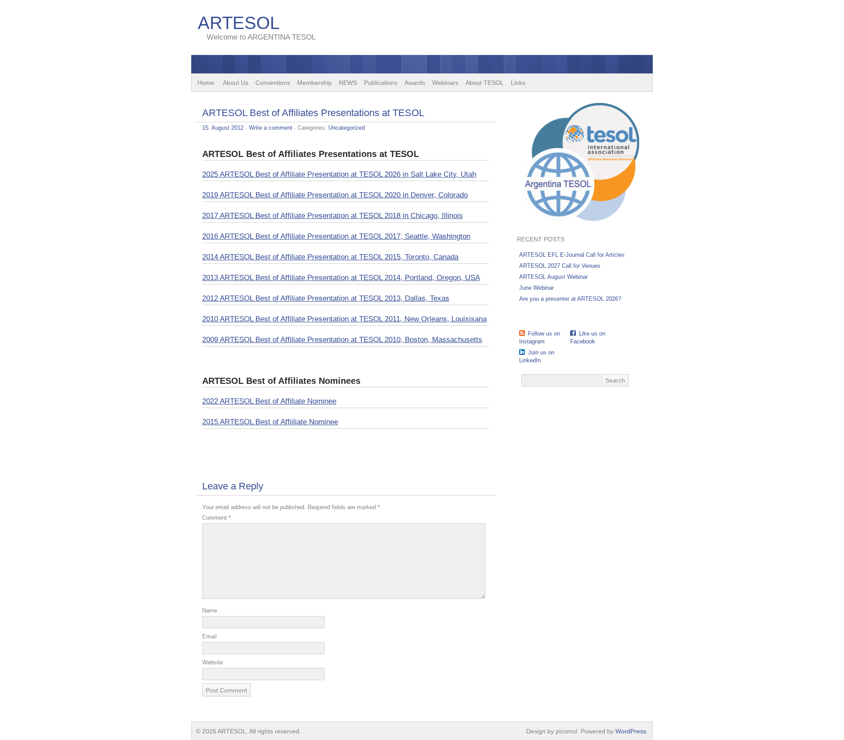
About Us (235, 82)
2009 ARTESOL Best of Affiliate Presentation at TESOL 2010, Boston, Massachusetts (342, 339)
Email (209, 636)
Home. (206, 82)
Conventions (272, 82)
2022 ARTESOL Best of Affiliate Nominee (269, 401)
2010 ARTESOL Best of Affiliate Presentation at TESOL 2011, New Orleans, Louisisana (344, 319)
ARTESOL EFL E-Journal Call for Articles (572, 255)
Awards (414, 82)
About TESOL (485, 82)
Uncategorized (346, 127)
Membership (314, 82)
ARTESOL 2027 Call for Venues (559, 265)
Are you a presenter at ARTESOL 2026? (570, 298)
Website (212, 662)
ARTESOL (239, 23)
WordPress (630, 731)
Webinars (445, 82)
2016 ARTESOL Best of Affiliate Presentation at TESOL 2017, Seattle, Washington (336, 236)
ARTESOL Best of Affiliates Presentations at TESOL (313, 112)
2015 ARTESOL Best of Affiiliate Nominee (270, 422)
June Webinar (536, 287)
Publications (380, 82)
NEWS (348, 82)
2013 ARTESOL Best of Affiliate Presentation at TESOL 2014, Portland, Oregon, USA (341, 277)
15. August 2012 (223, 127)
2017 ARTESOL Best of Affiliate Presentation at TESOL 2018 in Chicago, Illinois (332, 215)
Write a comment (270, 127)
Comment (216, 517)
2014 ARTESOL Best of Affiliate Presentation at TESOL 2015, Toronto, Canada (330, 257)
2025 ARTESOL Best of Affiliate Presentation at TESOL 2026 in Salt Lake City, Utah (339, 174)
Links (518, 82)
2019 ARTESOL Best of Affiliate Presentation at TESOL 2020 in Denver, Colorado (335, 195)
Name (209, 610)
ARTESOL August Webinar (553, 276)
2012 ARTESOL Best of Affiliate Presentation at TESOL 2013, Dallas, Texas (325, 298)
